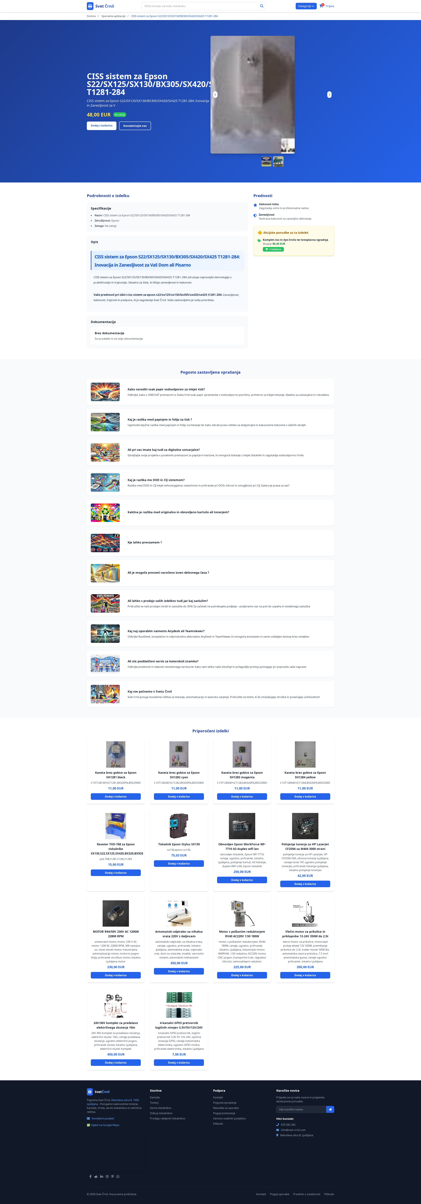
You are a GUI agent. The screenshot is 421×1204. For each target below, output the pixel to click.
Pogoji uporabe (279, 1194)
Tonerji (154, 1102)
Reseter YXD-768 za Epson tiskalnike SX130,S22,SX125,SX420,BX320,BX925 (117, 848)
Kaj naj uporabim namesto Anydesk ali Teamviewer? (166, 631)
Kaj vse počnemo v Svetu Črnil (150, 691)
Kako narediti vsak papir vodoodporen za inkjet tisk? (166, 389)
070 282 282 (288, 1124)
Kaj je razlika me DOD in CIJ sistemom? (156, 480)
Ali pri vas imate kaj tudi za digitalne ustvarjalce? (164, 450)
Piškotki (218, 1123)
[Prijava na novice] (330, 1109)
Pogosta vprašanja (224, 1102)
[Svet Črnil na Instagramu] (107, 1176)
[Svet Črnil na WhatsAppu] (117, 1176)
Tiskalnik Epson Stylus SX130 (179, 844)
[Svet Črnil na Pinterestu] (112, 1176)
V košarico (275, 249)
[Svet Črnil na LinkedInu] (101, 1176)
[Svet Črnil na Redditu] (96, 1176)
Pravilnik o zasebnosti (306, 1194)
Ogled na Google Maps (103, 1125)
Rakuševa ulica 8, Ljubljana (296, 1135)
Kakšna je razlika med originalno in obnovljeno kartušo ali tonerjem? (178, 512)
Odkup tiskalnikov (161, 1113)
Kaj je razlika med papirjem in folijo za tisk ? (160, 419)
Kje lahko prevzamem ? (145, 542)
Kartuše (155, 1097)
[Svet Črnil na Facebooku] (90, 1176)
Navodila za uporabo (226, 1108)
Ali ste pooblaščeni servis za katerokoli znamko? (163, 661)
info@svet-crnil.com (293, 1130)
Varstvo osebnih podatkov (229, 1118)
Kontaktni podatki (102, 1118)
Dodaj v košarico (101, 125)
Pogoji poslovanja (224, 1113)
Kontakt (218, 1097)
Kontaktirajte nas (135, 126)
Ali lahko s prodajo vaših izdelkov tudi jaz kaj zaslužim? (168, 601)
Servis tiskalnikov (160, 1108)
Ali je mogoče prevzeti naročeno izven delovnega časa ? (168, 572)
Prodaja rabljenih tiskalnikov (167, 1118)
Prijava (330, 6)
